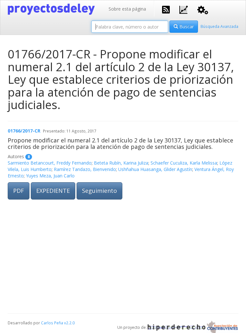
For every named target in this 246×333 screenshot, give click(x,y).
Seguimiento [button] (99, 190)
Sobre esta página (127, 9)
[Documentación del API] (203, 9)
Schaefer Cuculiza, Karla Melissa (184, 163)
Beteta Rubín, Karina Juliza (121, 163)
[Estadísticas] (184, 9)
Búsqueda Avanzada (219, 26)
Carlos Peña (52, 322)
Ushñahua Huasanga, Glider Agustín (155, 169)
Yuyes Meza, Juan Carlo (50, 176)
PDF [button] (18, 190)
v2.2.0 (69, 322)
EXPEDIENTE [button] (53, 190)
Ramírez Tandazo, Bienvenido (85, 169)
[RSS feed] (166, 9)
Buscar (186, 26)
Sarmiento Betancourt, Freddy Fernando (50, 163)
